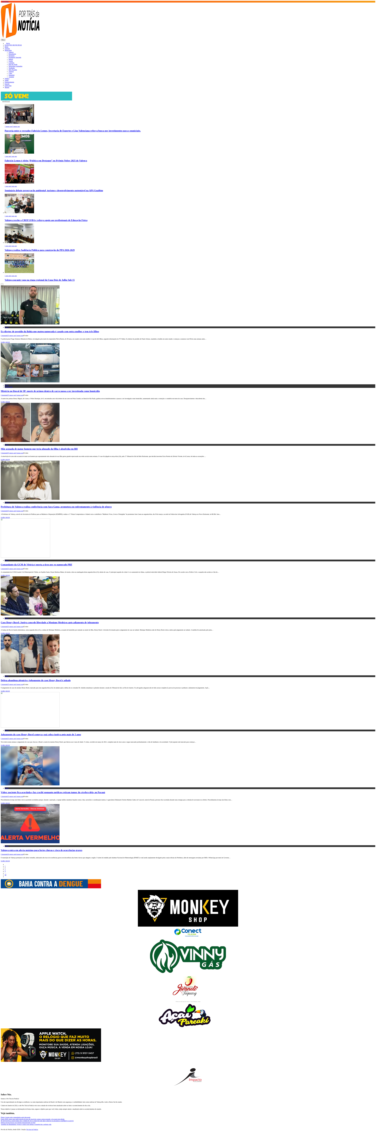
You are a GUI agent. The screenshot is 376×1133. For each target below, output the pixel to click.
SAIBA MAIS (5, 342)
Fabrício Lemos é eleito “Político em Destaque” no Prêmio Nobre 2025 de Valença (46, 160)
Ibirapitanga (12, 54)
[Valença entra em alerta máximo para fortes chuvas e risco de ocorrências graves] (30, 843)
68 (5, 875)
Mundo (7, 87)
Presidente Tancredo (15, 57)
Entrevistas (8, 85)
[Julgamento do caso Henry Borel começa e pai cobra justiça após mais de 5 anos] (30, 727)
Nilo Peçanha (13, 70)
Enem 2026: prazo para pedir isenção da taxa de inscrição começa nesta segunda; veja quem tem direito (32, 1119)
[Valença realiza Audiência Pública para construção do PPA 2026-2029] (19, 242)
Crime (7, 327)
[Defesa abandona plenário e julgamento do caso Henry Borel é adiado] (30, 673)
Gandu (11, 61)
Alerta (7, 846)
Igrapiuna (11, 55)
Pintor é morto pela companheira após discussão (15, 1117)
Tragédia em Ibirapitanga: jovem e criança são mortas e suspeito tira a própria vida (26, 1124)
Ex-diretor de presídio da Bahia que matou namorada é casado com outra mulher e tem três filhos (50, 331)
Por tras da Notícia (32, 1129)
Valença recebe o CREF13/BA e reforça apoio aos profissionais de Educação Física (46, 220)
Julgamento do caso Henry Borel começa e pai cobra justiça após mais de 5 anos (41, 734)
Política (7, 78)
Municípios (8, 50)
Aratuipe (11, 77)
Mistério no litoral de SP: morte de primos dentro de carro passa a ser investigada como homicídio (50, 391)
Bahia (6, 47)
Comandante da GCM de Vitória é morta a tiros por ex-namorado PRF (36, 564)
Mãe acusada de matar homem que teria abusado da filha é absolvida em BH (39, 449)
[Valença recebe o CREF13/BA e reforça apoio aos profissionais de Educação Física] (19, 213)
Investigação (8, 387)
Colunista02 (4, 335)
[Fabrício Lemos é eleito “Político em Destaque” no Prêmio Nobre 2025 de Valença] (19, 153)
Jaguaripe (11, 75)
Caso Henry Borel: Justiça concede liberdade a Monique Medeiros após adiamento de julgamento (50, 622)
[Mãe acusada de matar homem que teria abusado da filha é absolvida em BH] (30, 441)
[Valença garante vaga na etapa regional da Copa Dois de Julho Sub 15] (19, 272)
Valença (11, 52)
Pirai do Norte (13, 64)
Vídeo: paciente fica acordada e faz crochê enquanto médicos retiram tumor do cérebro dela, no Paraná (53, 792)
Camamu (11, 63)
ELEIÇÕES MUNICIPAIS (13, 45)
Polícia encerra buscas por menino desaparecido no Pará (18, 1123)
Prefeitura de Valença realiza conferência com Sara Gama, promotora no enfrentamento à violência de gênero (56, 506)
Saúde (7, 80)
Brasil (6, 618)
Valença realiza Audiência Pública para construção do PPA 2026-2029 (40, 250)
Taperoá (11, 71)
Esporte (7, 84)
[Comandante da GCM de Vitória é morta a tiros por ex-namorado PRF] (25, 557)
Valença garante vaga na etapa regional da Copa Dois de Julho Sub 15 (40, 280)
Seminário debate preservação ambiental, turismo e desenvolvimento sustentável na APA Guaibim (54, 190)
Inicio (8, 43)
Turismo (7, 48)
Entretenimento (9, 82)
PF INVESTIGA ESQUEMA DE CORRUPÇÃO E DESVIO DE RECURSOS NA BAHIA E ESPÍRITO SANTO (37, 1121)
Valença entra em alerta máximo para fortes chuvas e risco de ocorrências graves (41, 850)
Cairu (10, 73)
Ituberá (11, 59)
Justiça (7, 445)
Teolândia (12, 68)
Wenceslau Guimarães (15, 66)
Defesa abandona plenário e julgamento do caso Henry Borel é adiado (36, 680)
